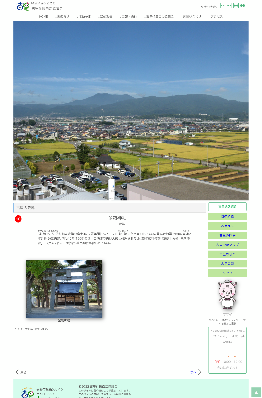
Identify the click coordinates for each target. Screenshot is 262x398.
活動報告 (106, 16)
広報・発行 (129, 16)
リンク (227, 273)
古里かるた (227, 254)
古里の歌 (227, 263)
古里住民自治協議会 (160, 16)
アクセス (217, 16)
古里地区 (227, 226)
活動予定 (85, 16)
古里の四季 (227, 235)
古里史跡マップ (227, 245)
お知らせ (63, 16)
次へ (193, 372)
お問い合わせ (192, 16)
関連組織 (227, 216)
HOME (43, 16)
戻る (23, 372)
